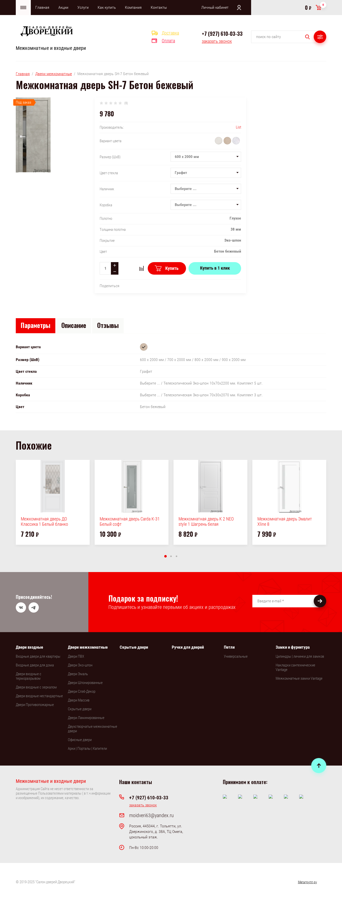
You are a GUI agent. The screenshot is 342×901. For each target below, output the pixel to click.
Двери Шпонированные (85, 682)
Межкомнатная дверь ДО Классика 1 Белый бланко (44, 521)
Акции (63, 7)
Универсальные (236, 656)
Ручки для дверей (188, 647)
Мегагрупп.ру (307, 882)
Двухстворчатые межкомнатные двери (92, 728)
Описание (73, 325)
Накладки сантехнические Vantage (295, 667)
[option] (53, 502)
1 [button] (165, 556)
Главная (42, 7)
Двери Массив (78, 700)
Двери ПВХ (76, 656)
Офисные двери (80, 740)
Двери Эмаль (78, 674)
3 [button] (176, 556)
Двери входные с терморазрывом (28, 676)
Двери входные (29, 647)
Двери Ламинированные (86, 717)
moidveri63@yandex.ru (151, 815)
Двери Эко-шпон (80, 665)
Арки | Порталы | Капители (87, 748)
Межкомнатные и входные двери (51, 48)
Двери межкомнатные (53, 73)
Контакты (159, 7)
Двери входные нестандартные (39, 696)
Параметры (35, 325)
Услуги (83, 7)
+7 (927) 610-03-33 (222, 33)
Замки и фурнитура (293, 647)
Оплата (168, 40)
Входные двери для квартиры (38, 656)
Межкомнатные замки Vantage (299, 678)
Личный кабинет (215, 7)
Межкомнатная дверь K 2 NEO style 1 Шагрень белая (206, 521)
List (238, 127)
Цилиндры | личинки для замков (300, 656)
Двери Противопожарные (35, 704)
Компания (133, 7)
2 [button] (171, 556)
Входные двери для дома (35, 665)
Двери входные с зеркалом (36, 687)
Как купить (107, 7)
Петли (229, 647)
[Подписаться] (320, 601)
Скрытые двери (79, 709)
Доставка (170, 33)
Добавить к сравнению (141, 268)
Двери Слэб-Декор (81, 691)
